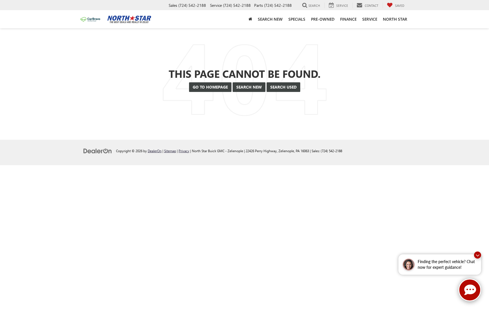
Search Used (283, 87)
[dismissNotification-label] (477, 255)
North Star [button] (395, 19)
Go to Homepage (210, 87)
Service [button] (369, 19)
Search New (249, 87)
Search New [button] (270, 19)
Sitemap (170, 151)
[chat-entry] (469, 290)
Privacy (184, 151)
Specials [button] (296, 19)
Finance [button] (348, 19)
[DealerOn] (97, 150)
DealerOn (155, 151)
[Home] (250, 19)
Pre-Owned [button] (322, 19)
